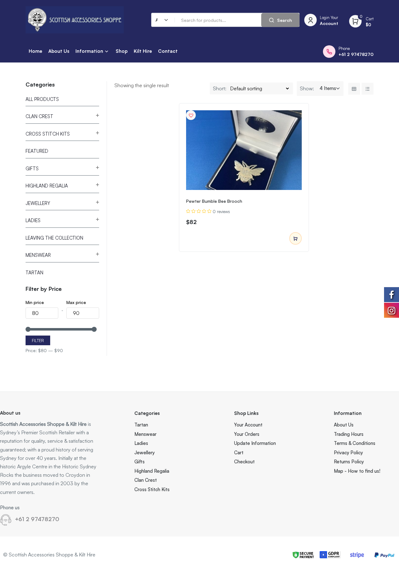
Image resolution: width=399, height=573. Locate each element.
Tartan (34, 273)
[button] (191, 115)
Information (89, 51)
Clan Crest (39, 116)
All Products (42, 99)
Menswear (38, 255)
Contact (168, 51)
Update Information (255, 443)
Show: (307, 88)
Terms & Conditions (354, 443)
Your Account (248, 425)
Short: (219, 88)
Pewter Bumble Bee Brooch (214, 201)
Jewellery (38, 203)
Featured (37, 151)
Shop (121, 51)
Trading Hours (348, 434)
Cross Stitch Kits (48, 134)
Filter (38, 340)
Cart (238, 453)
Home (35, 51)
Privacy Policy (348, 453)
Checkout (244, 462)
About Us (58, 51)
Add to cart (295, 238)
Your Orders (246, 434)
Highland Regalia (47, 186)
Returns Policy (349, 462)
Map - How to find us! (357, 471)
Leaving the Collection (54, 238)
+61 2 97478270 (37, 519)
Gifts (32, 169)
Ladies (33, 220)
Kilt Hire (143, 51)
